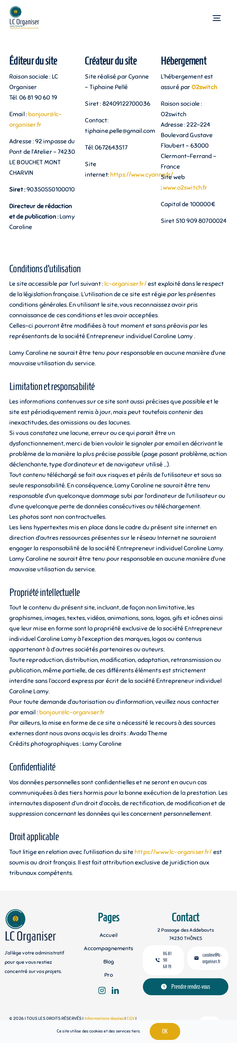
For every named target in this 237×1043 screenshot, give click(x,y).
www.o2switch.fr (185, 187)
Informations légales (105, 1018)
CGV (131, 1018)
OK (165, 1031)
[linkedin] (115, 990)
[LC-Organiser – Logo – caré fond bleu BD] (27, 9)
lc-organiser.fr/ (125, 284)
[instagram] (102, 990)
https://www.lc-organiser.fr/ (173, 852)
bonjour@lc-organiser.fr (72, 712)
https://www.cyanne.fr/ (141, 175)
